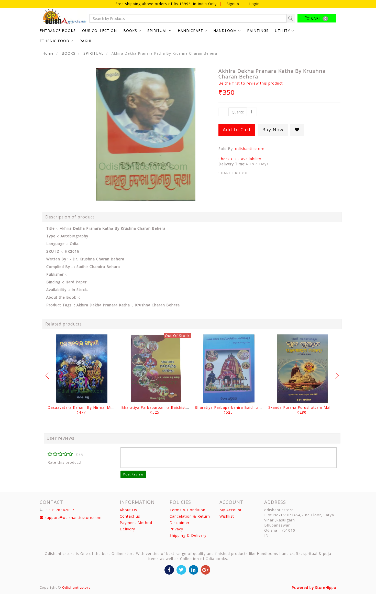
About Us (128, 509)
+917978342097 (59, 509)
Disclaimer (180, 522)
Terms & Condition (187, 509)
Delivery (127, 529)
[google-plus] (205, 569)
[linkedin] (193, 569)
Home (48, 53)
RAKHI (85, 40)
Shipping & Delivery (188, 535)
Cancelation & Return (190, 516)
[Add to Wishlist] (297, 130)
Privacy (176, 529)
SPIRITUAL (93, 53)
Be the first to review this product (250, 83)
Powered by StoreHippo (314, 587)
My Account (230, 509)
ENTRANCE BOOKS (58, 30)
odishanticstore (249, 148)
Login (254, 3)
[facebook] (169, 569)
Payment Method (136, 522)
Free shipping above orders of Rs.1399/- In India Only (166, 3)
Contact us (130, 516)
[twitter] (181, 569)
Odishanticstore (76, 587)
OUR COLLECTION (99, 30)
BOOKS (68, 53)
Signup (233, 3)
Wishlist (226, 516)
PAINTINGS (258, 30)
